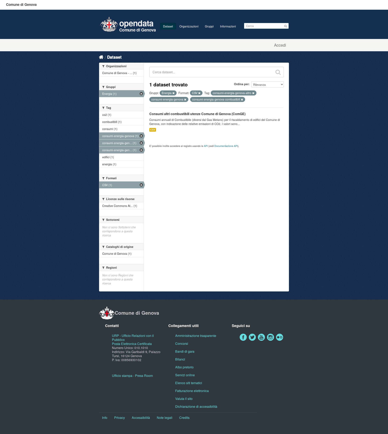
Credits (184, 417)
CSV (152, 129)
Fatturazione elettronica (192, 390)
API (206, 146)
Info (104, 417)
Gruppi (209, 26)
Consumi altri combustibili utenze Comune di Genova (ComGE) (197, 113)
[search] (278, 72)
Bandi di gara (184, 351)
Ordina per (241, 84)
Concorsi (181, 343)
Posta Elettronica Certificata (132, 343)
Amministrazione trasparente (195, 335)
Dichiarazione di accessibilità (196, 406)
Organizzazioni (188, 26)
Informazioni (228, 26)
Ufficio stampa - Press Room (132, 375)
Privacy (119, 417)
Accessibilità (141, 417)
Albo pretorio (184, 367)
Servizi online (185, 375)
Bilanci (180, 359)
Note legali (164, 417)
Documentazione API (226, 146)
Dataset (168, 26)
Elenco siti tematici (188, 383)
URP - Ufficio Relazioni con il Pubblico (133, 337)
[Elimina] (173, 93)
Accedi (280, 45)
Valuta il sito (184, 398)
